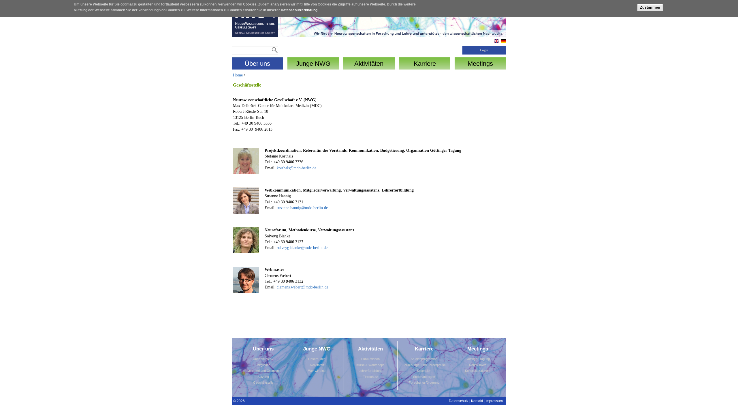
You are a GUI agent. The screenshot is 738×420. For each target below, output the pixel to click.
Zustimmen (650, 7)
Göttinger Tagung (478, 359)
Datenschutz (458, 401)
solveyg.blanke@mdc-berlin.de (302, 247)
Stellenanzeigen (424, 376)
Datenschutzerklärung (299, 10)
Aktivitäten (317, 365)
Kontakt (477, 401)
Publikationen (370, 359)
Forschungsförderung (424, 382)
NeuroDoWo (477, 365)
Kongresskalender (478, 370)
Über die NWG (263, 359)
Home (238, 75)
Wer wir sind (316, 370)
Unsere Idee (316, 359)
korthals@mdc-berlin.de (296, 168)
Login (484, 50)
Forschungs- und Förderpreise (424, 365)
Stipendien (424, 370)
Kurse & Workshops (370, 365)
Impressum (494, 401)
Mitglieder (263, 365)
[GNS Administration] (496, 41)
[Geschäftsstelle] (503, 41)
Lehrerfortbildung (370, 370)
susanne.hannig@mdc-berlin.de (302, 208)
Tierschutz (370, 376)
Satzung (263, 376)
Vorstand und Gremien (263, 370)
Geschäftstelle (263, 382)
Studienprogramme (424, 359)
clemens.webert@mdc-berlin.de (302, 287)
